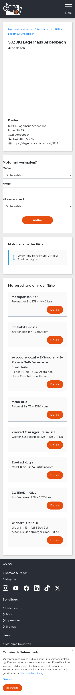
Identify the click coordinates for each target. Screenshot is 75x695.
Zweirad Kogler (23, 462)
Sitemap (10, 626)
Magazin (10, 579)
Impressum (12, 620)
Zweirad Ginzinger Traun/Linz (33, 432)
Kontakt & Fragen (16, 573)
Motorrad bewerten (18, 644)
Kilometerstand (13, 199)
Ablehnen (8, 679)
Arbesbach (42, 29)
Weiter (37, 220)
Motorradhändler (18, 29)
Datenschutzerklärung (31, 673)
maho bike (19, 402)
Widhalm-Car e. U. (25, 523)
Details (55, 309)
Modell (7, 183)
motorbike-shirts (24, 327)
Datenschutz (13, 608)
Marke (7, 168)
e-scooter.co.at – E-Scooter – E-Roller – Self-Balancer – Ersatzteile (37, 362)
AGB (8, 614)
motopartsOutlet (25, 297)
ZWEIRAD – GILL (24, 493)
